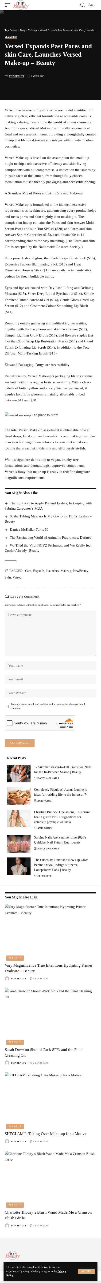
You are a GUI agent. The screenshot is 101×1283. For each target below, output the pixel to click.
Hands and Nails (48, 778)
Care (28, 571)
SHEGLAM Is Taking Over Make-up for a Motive (46, 1133)
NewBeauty (80, 571)
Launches (52, 571)
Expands (38, 571)
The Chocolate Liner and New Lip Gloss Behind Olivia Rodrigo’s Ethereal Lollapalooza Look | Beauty (61, 865)
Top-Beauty (16, 76)
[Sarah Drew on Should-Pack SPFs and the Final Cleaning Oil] (50, 1016)
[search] (82, 5)
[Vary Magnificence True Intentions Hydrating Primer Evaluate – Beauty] (50, 931)
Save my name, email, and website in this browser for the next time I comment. (48, 706)
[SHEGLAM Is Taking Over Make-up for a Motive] (50, 1100)
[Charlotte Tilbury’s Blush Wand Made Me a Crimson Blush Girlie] (50, 1178)
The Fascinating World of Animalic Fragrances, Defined (51, 537)
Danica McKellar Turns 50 (29, 529)
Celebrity (44, 876)
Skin (8, 577)
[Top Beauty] (21, 5)
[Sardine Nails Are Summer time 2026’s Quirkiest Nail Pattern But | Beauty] (19, 844)
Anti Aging (44, 800)
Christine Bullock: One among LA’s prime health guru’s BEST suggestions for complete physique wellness (62, 817)
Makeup (11, 37)
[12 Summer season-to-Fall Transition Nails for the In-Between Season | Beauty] (19, 773)
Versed (17, 577)
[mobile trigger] (9, 5)
